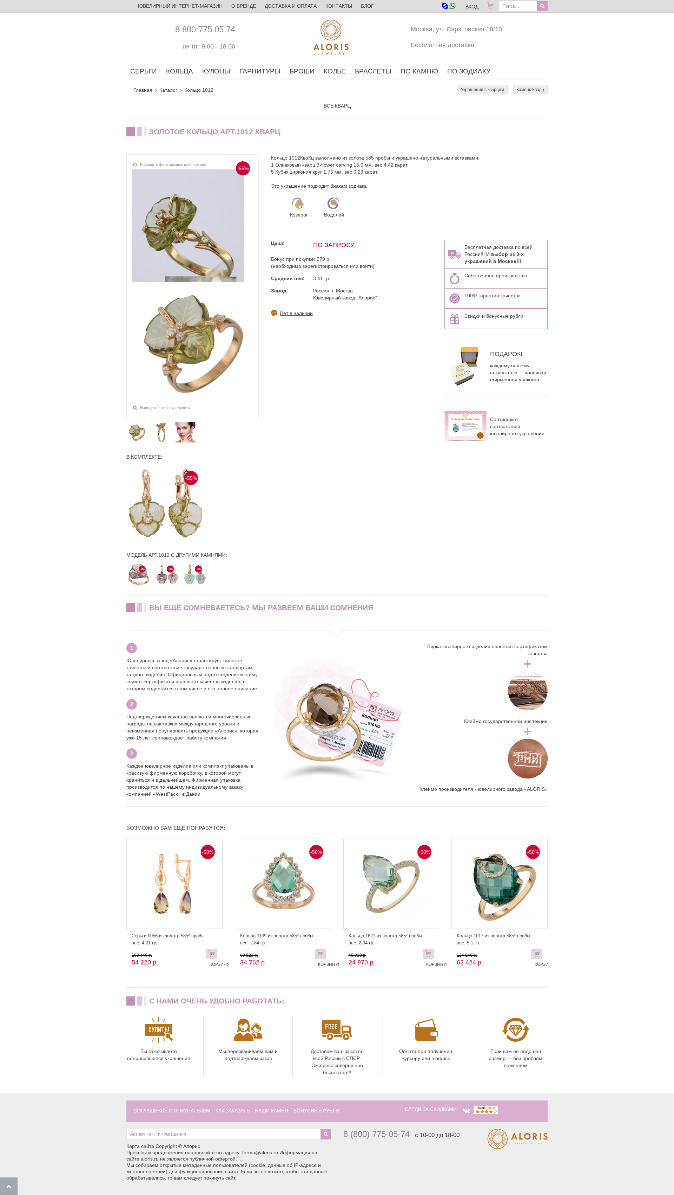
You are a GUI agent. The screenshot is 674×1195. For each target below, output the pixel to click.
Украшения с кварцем (482, 89)
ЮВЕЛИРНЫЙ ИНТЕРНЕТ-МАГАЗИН (180, 6)
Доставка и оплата (291, 6)
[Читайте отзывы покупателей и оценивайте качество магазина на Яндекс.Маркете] (486, 1109)
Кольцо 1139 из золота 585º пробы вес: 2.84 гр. (276, 939)
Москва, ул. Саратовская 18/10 (456, 29)
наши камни (271, 1110)
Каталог (168, 90)
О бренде (243, 6)
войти (366, 266)
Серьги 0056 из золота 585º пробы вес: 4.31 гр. (168, 939)
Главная (142, 90)
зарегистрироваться (326, 266)
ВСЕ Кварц (337, 106)
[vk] (466, 1111)
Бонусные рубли (316, 1110)
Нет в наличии (296, 313)
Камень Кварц (530, 89)
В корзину (213, 955)
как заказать (233, 1110)
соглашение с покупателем (171, 1110)
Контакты (338, 6)
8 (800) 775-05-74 (376, 1134)
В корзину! (322, 955)
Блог (367, 6)
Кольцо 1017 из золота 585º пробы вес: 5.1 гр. (493, 939)
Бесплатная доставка (442, 45)
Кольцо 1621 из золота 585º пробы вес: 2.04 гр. (385, 939)
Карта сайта (140, 1146)
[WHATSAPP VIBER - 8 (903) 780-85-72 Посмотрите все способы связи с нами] (448, 6)
